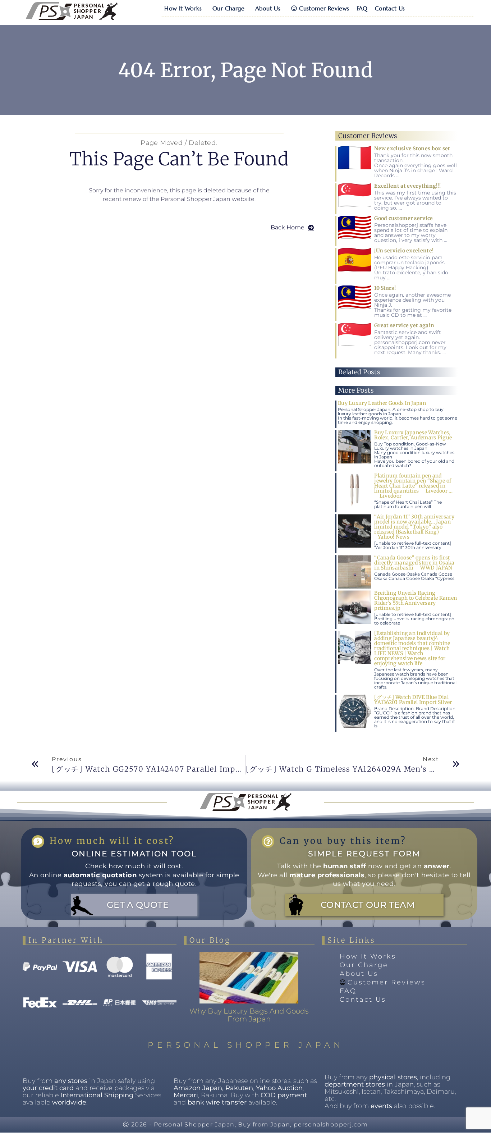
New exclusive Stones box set (412, 148)
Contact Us (390, 8)
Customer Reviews (324, 8)
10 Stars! (385, 288)
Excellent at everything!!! (407, 186)
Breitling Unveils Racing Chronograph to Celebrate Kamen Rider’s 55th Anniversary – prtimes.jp (415, 600)
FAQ (362, 8)
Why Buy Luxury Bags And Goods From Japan (249, 1015)
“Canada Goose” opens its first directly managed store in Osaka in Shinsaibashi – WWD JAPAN (414, 562)
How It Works (183, 8)
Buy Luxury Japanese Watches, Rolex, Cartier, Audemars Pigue (413, 435)
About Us (267, 8)
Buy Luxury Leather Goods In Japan (382, 403)
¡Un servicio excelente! (403, 250)
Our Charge (228, 8)
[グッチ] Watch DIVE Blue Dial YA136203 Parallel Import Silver (413, 699)
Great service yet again (404, 325)
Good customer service (403, 218)
